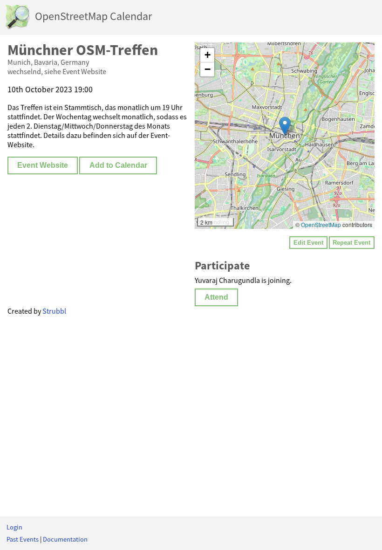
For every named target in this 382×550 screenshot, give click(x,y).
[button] (285, 126)
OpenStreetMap (321, 224)
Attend (216, 297)
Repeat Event (351, 242)
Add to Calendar (118, 165)
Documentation (65, 539)
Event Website (42, 165)
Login (14, 527)
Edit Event (308, 242)
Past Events (23, 539)
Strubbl (54, 311)
